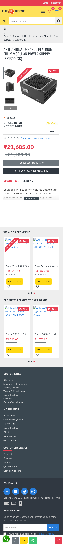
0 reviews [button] (25, 138)
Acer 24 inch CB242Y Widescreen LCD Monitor (18, 265)
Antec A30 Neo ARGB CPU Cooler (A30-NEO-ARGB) (18, 334)
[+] (15, 538)
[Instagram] (15, 491)
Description (11, 180)
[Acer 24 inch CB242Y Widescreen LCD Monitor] (17, 250)
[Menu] (43, 11)
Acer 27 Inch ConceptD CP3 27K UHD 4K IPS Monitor (46, 265)
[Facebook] (7, 491)
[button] (10, 69)
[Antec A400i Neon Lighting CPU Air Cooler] (45, 318)
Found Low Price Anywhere (33, 171)
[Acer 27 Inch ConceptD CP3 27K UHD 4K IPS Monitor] (45, 250)
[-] (15, 542)
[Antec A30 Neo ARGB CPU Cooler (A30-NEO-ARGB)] (17, 318)
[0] (50, 11)
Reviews (28, 180)
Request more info (33, 163)
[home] (5, 28)
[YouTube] (24, 491)
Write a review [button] (42, 138)
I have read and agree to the (30, 533)
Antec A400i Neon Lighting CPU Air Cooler (46, 334)
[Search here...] (58, 20)
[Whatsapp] (33, 491)
